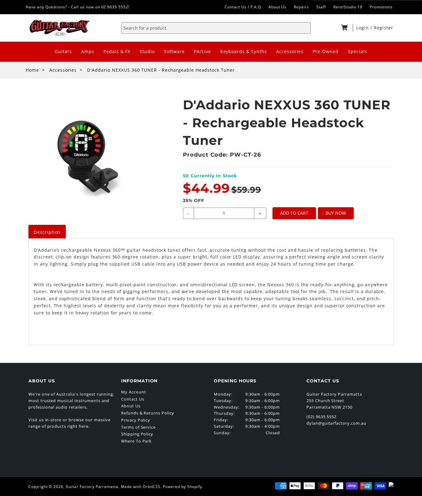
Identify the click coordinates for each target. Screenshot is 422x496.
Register (383, 28)
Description (47, 232)
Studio (147, 51)
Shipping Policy (137, 434)
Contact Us (132, 399)
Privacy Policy (135, 420)
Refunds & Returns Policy (147, 413)
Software (174, 51)
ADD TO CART (294, 213)
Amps (87, 51)
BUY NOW (336, 213)
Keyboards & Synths (243, 51)
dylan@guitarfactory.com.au (336, 423)
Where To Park (136, 441)
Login (363, 28)
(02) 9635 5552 (321, 416)
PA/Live (202, 51)
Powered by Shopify (182, 486)
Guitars (63, 51)
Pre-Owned (326, 51)
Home (32, 70)
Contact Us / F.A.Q (243, 7)
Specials (357, 51)
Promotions (381, 7)
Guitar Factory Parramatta (92, 486)
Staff (321, 7)
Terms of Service (138, 427)
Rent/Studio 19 (347, 7)
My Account (133, 392)
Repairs (301, 7)
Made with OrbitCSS (140, 486)
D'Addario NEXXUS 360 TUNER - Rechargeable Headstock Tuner (161, 70)
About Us (277, 7)
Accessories (290, 51)
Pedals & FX (117, 51)
